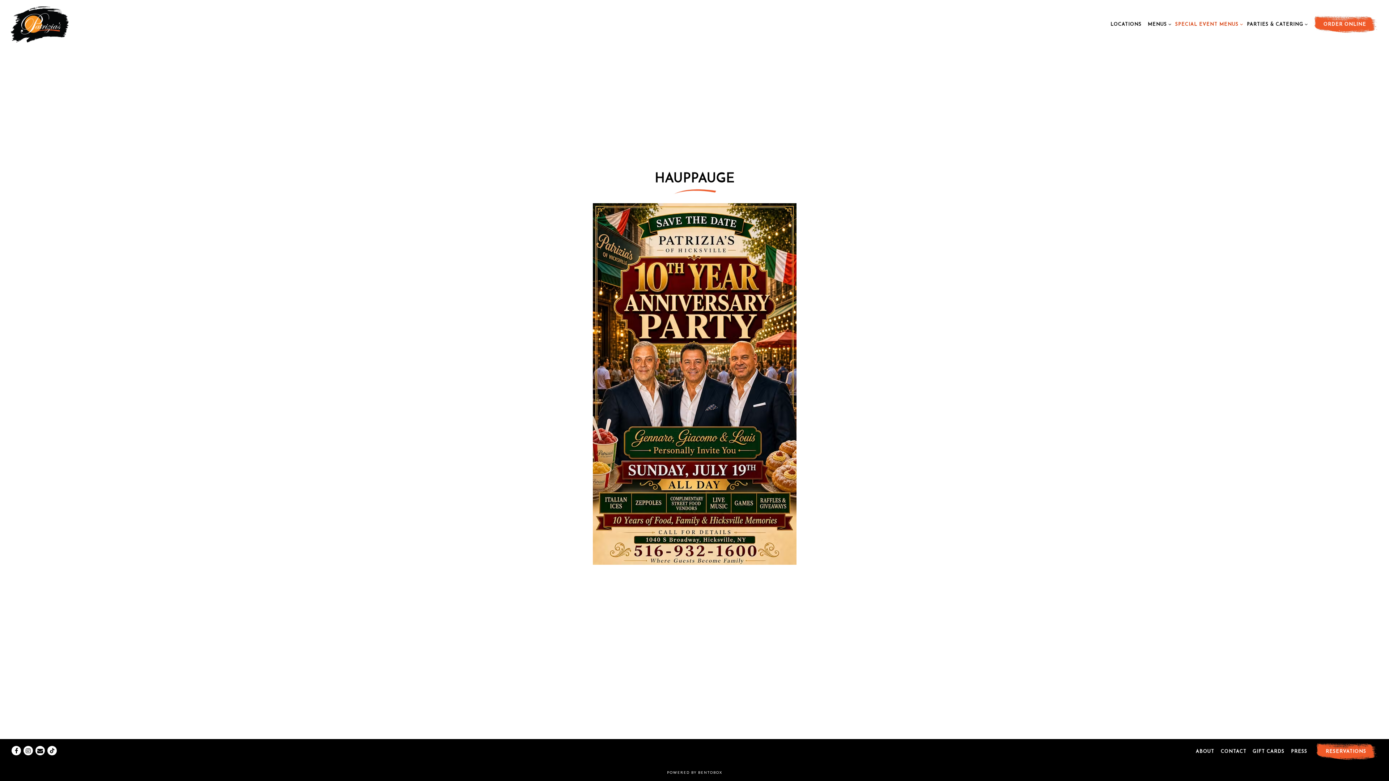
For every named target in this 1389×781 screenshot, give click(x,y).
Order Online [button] (1345, 24)
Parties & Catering (1275, 24)
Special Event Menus (1208, 24)
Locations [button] (1126, 24)
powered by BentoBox (694, 772)
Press (1299, 751)
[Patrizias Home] (54, 24)
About (1205, 751)
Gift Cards (1268, 751)
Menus (1158, 24)
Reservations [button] (1346, 751)
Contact (1233, 751)
